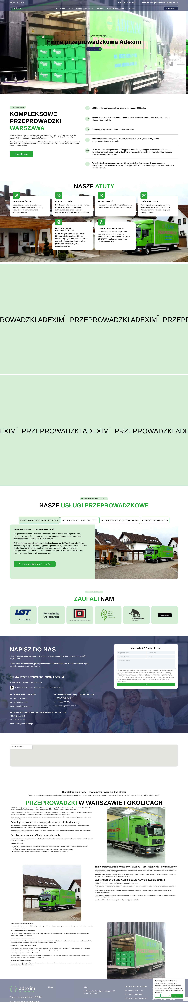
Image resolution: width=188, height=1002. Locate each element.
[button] (174, 88)
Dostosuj (158, 995)
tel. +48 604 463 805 (18, 720)
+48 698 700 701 (172, 3)
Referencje (89, 8)
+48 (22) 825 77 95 (129, 3)
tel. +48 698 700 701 (62, 702)
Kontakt (132, 8)
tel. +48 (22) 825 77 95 (18, 698)
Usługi (62, 8)
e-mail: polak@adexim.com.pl (21, 724)
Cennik (70, 8)
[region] (169, 988)
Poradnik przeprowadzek (116, 8)
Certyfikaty (100, 8)
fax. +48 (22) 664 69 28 (19, 702)
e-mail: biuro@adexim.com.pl (21, 706)
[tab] (39, 520)
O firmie (54, 8)
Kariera (79, 8)
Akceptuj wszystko (177, 995)
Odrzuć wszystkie (166, 995)
